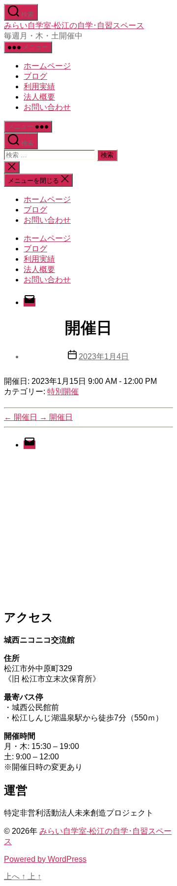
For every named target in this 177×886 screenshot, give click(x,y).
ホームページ (47, 66)
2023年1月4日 (104, 356)
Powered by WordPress (45, 859)
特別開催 (63, 391)
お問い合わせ (47, 107)
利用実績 (39, 86)
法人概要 (39, 97)
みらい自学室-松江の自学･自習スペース (74, 25)
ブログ (35, 76)
